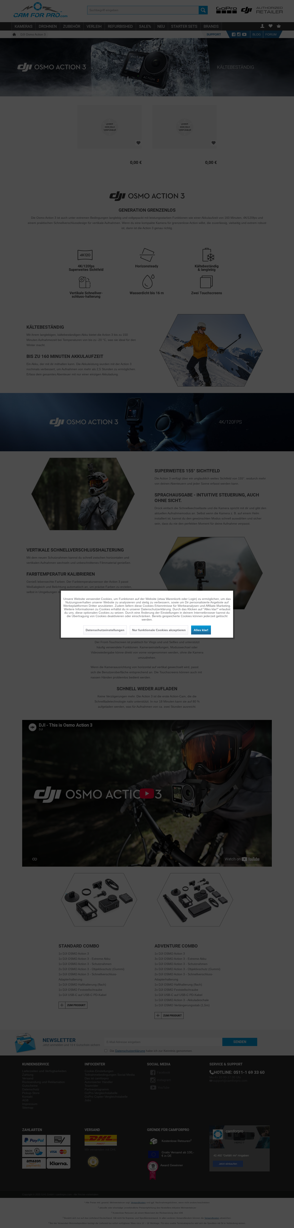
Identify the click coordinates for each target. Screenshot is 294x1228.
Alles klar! (201, 630)
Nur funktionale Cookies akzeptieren (159, 630)
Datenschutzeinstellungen (105, 630)
